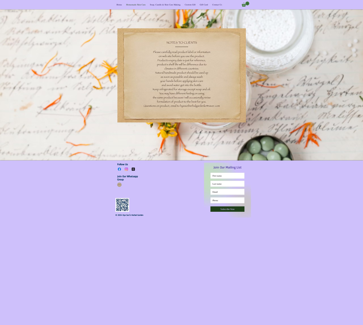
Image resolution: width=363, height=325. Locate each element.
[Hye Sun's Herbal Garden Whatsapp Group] (119, 185)
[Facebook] (119, 169)
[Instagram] (126, 169)
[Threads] (133, 169)
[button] (245, 4)
